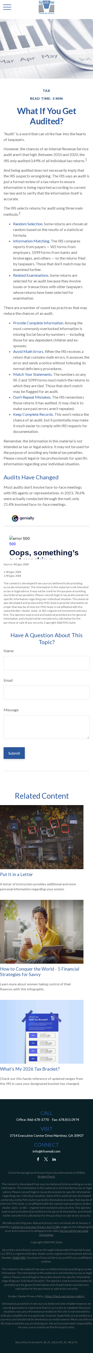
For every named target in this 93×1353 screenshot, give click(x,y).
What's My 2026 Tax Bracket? (30, 1069)
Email (8, 680)
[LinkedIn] (54, 1159)
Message (11, 709)
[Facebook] (38, 1159)
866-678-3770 (38, 1119)
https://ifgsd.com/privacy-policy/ (65, 1296)
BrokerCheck (46, 1176)
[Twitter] (46, 1159)
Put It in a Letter (16, 874)
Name (9, 650)
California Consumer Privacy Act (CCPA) (35, 1226)
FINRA (16, 1257)
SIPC (23, 1257)
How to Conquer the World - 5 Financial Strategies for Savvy (39, 971)
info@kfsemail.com (46, 1151)
